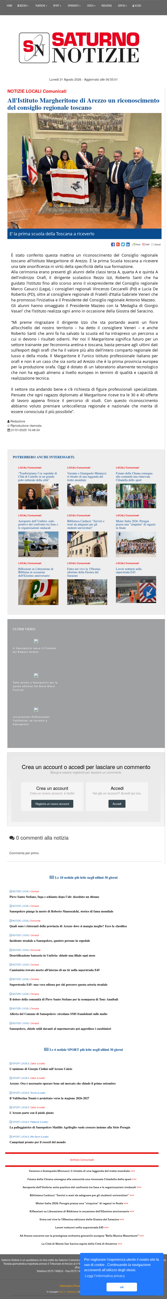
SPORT (56, 5)
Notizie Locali (24, 91)
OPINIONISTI (73, 5)
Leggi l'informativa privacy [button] (105, 1276)
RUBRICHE (41, 5)
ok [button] (122, 1287)
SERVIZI (121, 5)
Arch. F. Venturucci (68, 1292)
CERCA (90, 5)
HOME (9, 5)
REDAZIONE (107, 5)
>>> (132, 1171)
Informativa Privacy (71, 1285)
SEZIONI (23, 5)
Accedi (137, 5)
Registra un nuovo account (52, 804)
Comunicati (55, 91)
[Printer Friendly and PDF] (146, 245)
